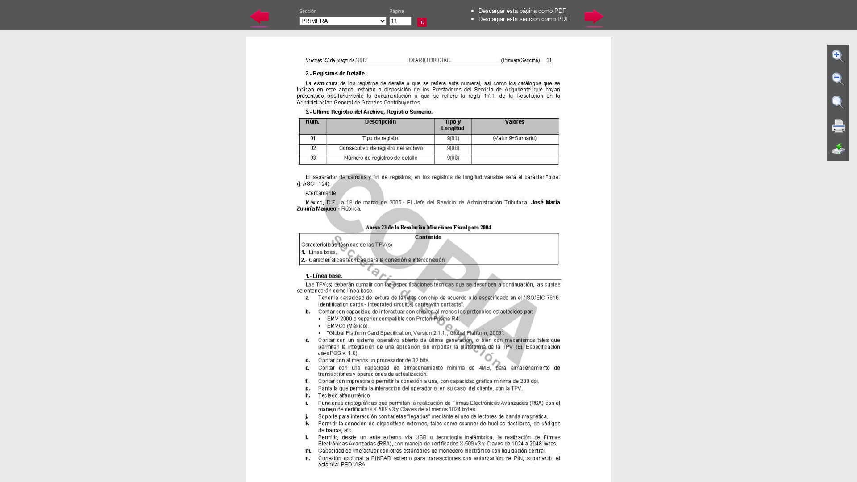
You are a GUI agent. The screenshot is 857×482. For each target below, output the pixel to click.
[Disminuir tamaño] (839, 79)
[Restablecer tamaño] (839, 103)
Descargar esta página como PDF (522, 11)
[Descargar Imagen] (839, 149)
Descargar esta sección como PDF (523, 19)
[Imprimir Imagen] (839, 126)
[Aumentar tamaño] (839, 56)
